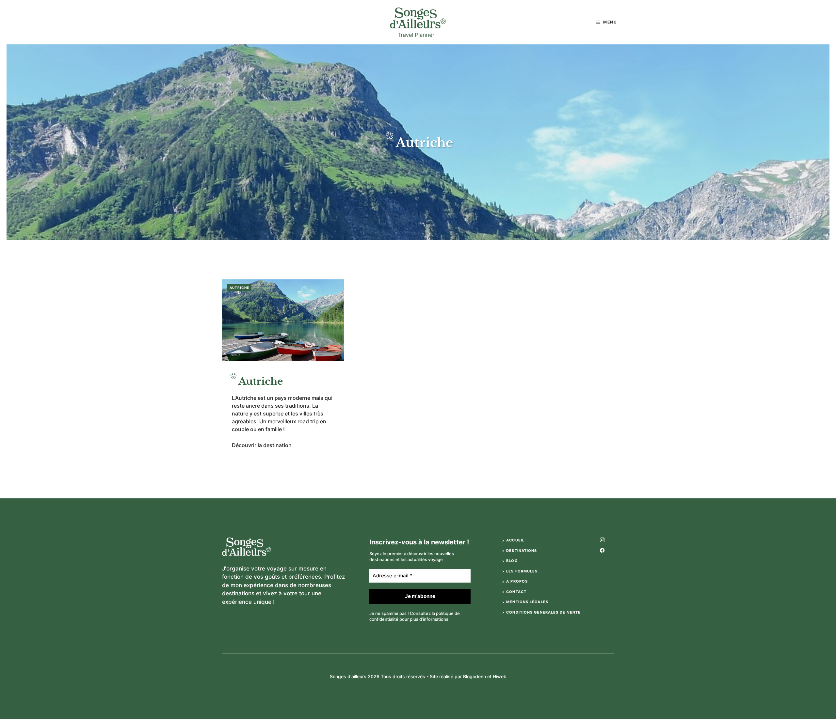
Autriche (239, 287)
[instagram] (602, 540)
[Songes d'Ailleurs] (418, 22)
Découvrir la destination (262, 445)
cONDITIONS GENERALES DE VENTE (543, 612)
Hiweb (499, 676)
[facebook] (602, 550)
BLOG (511, 560)
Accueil (515, 540)
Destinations (521, 550)
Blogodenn (474, 676)
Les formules (522, 571)
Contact (516, 591)
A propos (517, 581)
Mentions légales (527, 602)
